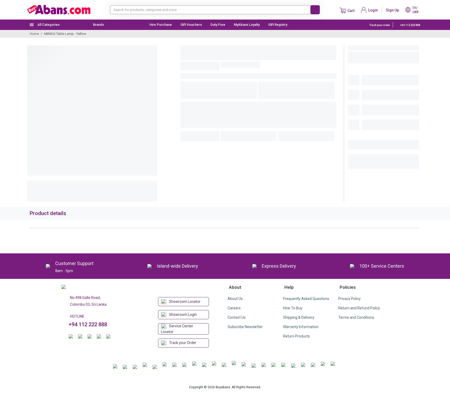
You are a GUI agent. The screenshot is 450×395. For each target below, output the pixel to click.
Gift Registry (278, 25)
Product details (48, 213)
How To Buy (292, 308)
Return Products (296, 336)
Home (34, 34)
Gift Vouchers (191, 25)
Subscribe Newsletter (245, 327)
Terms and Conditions (356, 317)
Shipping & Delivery (298, 317)
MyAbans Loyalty (247, 25)
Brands (98, 25)
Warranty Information (300, 327)
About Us (235, 299)
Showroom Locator (185, 301)
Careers (234, 308)
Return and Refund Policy (359, 308)
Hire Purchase (160, 25)
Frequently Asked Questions (306, 299)
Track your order (379, 25)
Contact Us (237, 317)
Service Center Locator (177, 329)
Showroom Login (183, 314)
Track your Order (182, 343)
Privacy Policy (349, 299)
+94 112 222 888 (410, 25)
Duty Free (217, 25)
